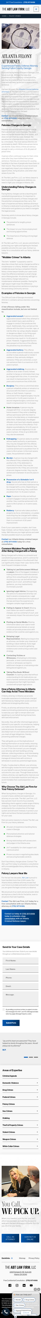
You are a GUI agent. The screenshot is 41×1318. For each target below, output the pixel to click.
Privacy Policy (34, 1258)
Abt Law (25, 878)
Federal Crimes (9, 1097)
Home (4, 16)
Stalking (6, 1118)
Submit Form (11, 1023)
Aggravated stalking (15, 369)
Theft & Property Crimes (13, 1125)
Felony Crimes (9, 1104)
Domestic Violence (11, 1083)
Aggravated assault (15, 316)
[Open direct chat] (35, 1289)
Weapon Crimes (9, 1139)
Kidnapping (12, 439)
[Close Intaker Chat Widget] (38, 1289)
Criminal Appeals (10, 1076)
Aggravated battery (15, 350)
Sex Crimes (7, 1111)
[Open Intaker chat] (15, 1317)
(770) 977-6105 (29, 2)
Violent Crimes (9, 1132)
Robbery (10, 510)
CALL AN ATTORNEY (10, 1238)
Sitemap (22, 1258)
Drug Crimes (8, 1090)
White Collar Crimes (11, 1146)
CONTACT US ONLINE (30, 1238)
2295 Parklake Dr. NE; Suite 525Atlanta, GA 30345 (20, 1273)
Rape (9, 496)
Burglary (10, 386)
